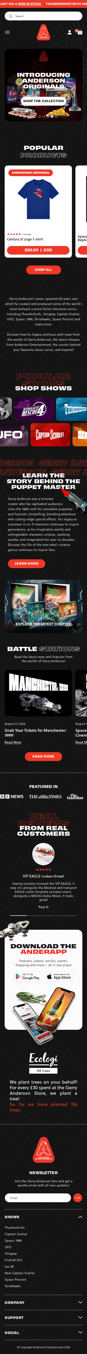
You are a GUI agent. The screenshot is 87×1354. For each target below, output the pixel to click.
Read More (43, 756)
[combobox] (43, 16)
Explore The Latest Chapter (43, 624)
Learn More (26, 563)
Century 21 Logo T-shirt (25, 239)
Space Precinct (15, 1279)
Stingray (11, 1253)
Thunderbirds (15, 1227)
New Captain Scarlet (20, 1272)
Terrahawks (13, 1285)
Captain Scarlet (16, 1233)
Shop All (43, 269)
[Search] (10, 16)
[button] (7, 32)
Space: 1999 (13, 1240)
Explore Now (43, 95)
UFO (8, 1246)
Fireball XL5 (13, 1259)
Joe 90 (9, 1266)
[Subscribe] (77, 1197)
